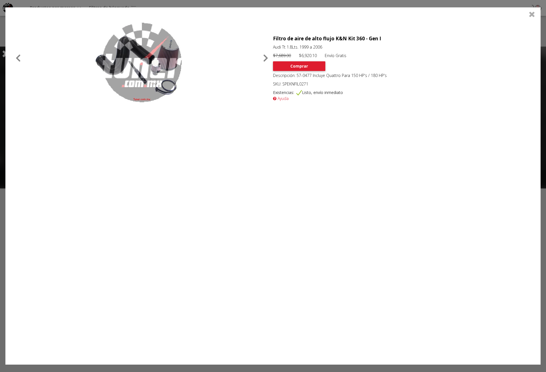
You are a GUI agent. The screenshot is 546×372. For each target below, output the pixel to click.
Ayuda (282, 98)
